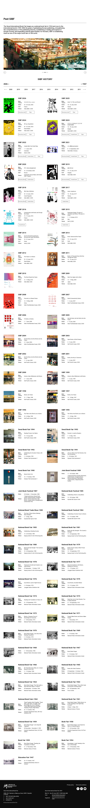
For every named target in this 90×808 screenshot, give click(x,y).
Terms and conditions (81, 785)
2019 (18, 89)
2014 (56, 89)
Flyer (30, 112)
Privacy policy (70, 785)
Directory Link (22, 112)
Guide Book (74, 134)
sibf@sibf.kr (9, 800)
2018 (25, 89)
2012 (71, 89)
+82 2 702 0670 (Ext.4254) (12, 796)
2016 (41, 89)
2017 (33, 89)
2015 (48, 89)
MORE (75, 66)
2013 (64, 89)
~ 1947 (83, 84)
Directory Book (22, 156)
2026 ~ (6, 84)
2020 (10, 89)
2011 (79, 89)
